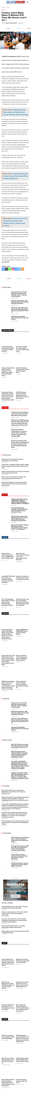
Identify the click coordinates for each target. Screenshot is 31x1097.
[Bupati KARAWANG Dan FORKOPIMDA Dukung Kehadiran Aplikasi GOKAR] (22, 622)
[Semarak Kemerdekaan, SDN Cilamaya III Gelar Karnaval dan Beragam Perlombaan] (6, 303)
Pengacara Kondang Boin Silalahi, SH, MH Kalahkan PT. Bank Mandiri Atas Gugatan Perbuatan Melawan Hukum (8, 371)
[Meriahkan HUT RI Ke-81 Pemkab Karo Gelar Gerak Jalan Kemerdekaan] (22, 952)
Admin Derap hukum (11, 23)
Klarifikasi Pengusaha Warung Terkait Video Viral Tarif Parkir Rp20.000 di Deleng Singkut (19, 413)
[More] (22, 269)
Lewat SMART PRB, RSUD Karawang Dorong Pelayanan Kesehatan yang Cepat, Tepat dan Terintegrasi (8, 579)
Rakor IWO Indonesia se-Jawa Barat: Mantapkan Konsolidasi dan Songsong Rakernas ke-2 (19, 745)
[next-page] (5, 324)
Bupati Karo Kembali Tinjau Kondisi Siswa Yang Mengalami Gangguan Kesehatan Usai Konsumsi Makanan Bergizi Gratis (20, 444)
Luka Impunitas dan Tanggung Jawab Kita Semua (21, 1081)
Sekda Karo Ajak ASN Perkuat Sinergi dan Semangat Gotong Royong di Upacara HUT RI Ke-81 (20, 310)
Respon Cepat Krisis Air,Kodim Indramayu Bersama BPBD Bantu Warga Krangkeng (21, 658)
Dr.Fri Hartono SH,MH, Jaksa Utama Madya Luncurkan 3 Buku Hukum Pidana (22, 349)
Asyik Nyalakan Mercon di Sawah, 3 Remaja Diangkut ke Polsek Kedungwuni (15, 907)
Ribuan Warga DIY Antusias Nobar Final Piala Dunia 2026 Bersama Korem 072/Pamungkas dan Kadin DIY (22, 1008)
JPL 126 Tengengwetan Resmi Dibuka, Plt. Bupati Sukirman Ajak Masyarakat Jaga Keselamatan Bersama (8, 602)
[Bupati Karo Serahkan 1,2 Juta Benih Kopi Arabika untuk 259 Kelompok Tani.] (22, 569)
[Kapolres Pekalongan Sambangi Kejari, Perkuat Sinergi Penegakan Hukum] (22, 360)
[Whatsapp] (9, 269)
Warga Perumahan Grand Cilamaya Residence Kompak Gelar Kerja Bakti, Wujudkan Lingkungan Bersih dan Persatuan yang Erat (19, 754)
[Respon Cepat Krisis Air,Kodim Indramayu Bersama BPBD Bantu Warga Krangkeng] (22, 648)
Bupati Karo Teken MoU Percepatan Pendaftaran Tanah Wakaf (12, 459)
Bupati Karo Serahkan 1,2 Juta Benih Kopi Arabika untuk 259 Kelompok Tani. (22, 577)
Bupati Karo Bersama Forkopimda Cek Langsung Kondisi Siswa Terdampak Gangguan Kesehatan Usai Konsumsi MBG (19, 433)
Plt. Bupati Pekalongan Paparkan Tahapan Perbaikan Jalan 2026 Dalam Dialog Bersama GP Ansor (19, 510)
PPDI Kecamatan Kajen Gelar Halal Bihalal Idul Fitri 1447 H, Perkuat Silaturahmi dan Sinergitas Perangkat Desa (19, 518)
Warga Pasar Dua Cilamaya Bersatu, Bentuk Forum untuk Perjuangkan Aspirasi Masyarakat (22, 556)
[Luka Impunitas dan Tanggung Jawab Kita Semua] (22, 1072)
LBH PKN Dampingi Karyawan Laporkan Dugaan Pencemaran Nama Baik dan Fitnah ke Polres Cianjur (22, 395)
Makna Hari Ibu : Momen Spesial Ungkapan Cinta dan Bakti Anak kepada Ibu (8, 1060)
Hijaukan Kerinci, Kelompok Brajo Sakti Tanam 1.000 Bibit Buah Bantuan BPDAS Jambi (8, 556)
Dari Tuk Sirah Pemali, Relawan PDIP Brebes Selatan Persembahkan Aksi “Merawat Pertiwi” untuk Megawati (20, 527)
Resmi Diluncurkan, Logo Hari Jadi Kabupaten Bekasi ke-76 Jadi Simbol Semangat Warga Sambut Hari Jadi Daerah (22, 602)
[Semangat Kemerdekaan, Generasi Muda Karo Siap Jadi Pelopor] (6, 318)
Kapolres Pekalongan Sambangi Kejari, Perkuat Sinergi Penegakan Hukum (22, 370)
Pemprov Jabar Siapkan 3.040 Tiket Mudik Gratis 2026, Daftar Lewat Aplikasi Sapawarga (15, 913)
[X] (6, 269)
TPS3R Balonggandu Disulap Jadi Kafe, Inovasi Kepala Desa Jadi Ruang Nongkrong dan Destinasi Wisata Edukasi (22, 1038)
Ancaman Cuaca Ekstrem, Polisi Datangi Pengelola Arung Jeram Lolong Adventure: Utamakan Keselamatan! (14, 920)
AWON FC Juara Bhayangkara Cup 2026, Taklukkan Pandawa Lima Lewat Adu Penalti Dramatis (8, 985)
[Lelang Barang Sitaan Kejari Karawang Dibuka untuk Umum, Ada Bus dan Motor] (8, 339)
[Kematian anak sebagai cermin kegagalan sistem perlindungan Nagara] (8, 1028)
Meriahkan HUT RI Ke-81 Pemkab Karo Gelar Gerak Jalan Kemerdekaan (22, 960)
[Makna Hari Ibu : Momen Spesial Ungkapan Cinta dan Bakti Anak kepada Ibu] (8, 1051)
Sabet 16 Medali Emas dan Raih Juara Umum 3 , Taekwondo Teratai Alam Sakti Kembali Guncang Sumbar (8, 962)
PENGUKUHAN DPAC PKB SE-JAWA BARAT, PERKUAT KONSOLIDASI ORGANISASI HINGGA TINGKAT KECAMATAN (20, 501)
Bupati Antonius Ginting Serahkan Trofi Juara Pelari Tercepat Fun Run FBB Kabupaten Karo (22, 984)
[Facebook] (3, 269)
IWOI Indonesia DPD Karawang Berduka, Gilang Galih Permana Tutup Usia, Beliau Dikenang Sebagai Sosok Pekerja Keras (20, 422)
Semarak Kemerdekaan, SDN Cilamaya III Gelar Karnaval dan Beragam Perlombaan (20, 302)
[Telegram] (19, 269)
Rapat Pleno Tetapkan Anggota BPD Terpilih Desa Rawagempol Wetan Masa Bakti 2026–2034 (15, 466)
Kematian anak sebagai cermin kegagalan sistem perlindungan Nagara (8, 1037)
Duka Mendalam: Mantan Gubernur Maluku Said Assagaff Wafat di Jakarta (22, 1059)
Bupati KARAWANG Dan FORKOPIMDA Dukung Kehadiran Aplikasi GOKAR (22, 632)
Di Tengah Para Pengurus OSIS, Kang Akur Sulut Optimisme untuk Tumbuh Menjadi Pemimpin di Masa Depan (20, 848)
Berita (8, 7)
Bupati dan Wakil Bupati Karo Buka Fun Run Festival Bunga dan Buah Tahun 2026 (8, 1007)
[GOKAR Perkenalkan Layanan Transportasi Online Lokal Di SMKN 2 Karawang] (6, 865)
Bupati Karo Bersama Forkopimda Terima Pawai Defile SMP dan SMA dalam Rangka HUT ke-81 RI (14, 484)
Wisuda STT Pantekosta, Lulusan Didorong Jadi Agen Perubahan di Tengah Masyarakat (19, 857)
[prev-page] (3, 324)
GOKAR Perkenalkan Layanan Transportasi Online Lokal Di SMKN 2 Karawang (19, 864)
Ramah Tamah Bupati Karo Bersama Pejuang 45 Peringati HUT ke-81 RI (15, 472)
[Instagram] (12, 269)
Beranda (4, 7)
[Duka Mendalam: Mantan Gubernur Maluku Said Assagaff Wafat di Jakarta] (22, 1051)
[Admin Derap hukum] (3, 23)
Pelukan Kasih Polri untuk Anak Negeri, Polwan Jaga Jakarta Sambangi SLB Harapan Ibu (22, 684)
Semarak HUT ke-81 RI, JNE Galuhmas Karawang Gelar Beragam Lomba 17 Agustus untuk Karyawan (19, 294)
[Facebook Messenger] (16, 269)
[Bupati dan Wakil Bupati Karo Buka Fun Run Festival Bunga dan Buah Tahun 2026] (8, 997)
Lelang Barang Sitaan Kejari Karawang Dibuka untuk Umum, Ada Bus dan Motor (8, 349)
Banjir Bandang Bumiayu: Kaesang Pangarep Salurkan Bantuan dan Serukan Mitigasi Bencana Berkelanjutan (8, 1082)
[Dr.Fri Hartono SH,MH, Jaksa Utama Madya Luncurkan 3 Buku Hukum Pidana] (22, 339)
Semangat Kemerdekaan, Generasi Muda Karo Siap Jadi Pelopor (19, 317)
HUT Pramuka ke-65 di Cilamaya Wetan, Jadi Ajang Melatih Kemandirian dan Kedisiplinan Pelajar (15, 822)
